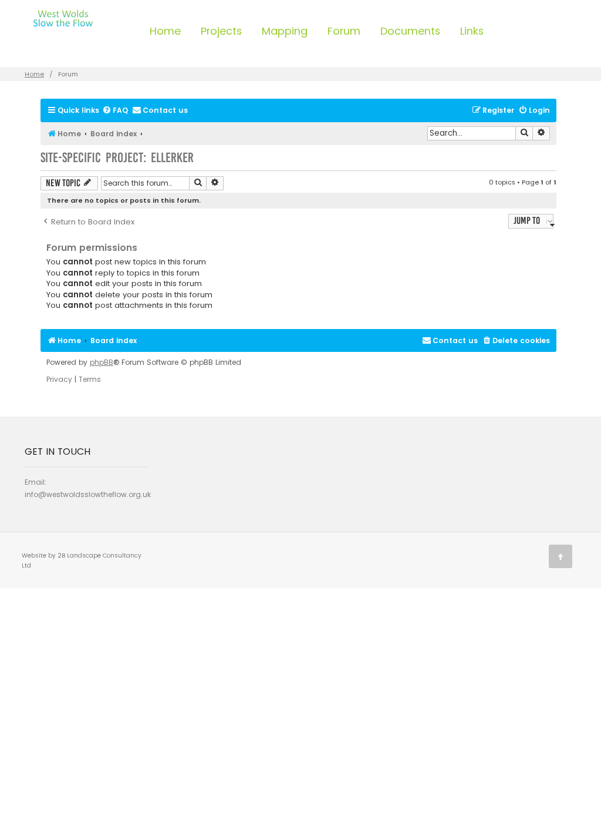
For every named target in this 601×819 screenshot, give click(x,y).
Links (472, 31)
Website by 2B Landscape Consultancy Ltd (81, 560)
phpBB (101, 362)
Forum (343, 31)
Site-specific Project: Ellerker (117, 157)
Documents (410, 31)
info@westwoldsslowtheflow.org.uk (88, 494)
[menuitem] (115, 111)
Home (165, 31)
